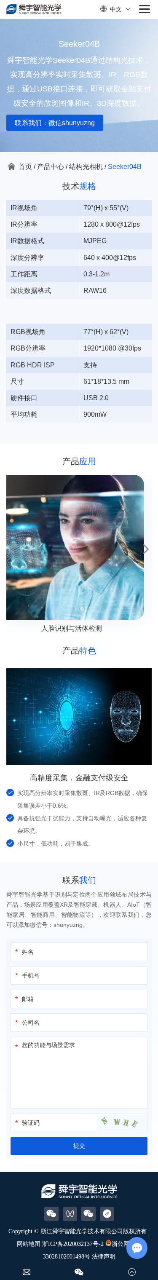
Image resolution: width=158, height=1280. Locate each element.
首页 (25, 166)
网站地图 (28, 1244)
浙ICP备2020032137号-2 (73, 1244)
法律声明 (103, 1256)
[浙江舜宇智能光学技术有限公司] (33, 9)
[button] (11, 549)
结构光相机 (86, 166)
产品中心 (50, 166)
